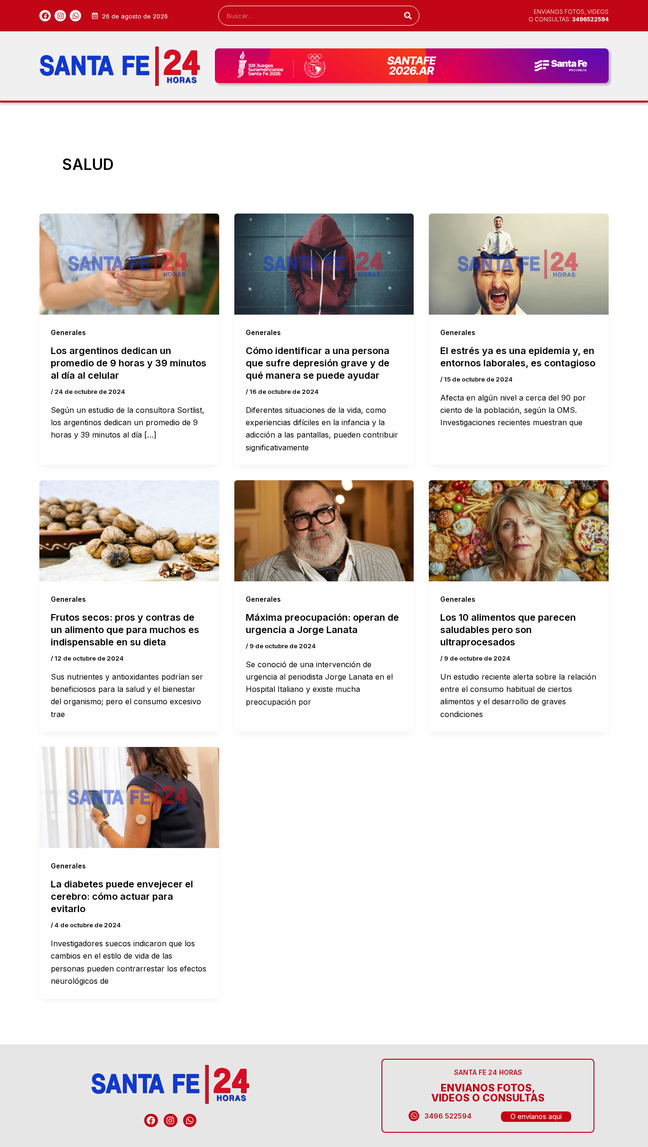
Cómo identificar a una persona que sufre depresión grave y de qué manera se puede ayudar (317, 363)
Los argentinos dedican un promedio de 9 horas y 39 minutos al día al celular (128, 363)
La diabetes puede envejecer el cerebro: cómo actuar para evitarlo (122, 896)
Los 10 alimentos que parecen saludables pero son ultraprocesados (508, 630)
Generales (68, 332)
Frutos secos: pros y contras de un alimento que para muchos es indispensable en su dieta (125, 630)
